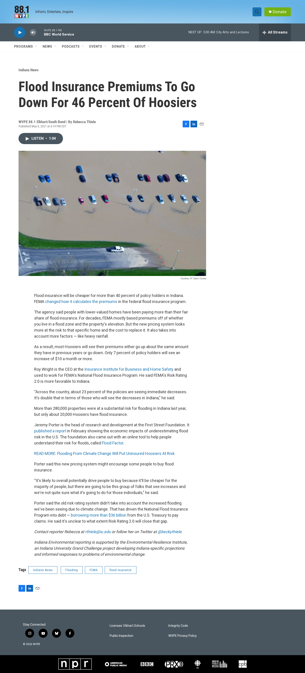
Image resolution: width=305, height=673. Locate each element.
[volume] (33, 32)
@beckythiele (170, 531)
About (140, 46)
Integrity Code (178, 625)
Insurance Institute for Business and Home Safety (128, 369)
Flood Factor (112, 443)
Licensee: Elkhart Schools (127, 625)
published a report (50, 431)
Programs (23, 46)
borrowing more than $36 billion (98, 515)
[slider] (40, 32)
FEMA (94, 570)
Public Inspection (121, 635)
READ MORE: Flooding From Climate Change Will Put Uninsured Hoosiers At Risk (104, 453)
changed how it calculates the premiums (81, 301)
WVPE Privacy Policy (182, 635)
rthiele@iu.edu (98, 531)
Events (95, 46)
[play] (19, 32)
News (47, 46)
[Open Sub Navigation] (36, 46)
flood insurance (120, 570)
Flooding (71, 570)
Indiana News (29, 70)
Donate (279, 11)
